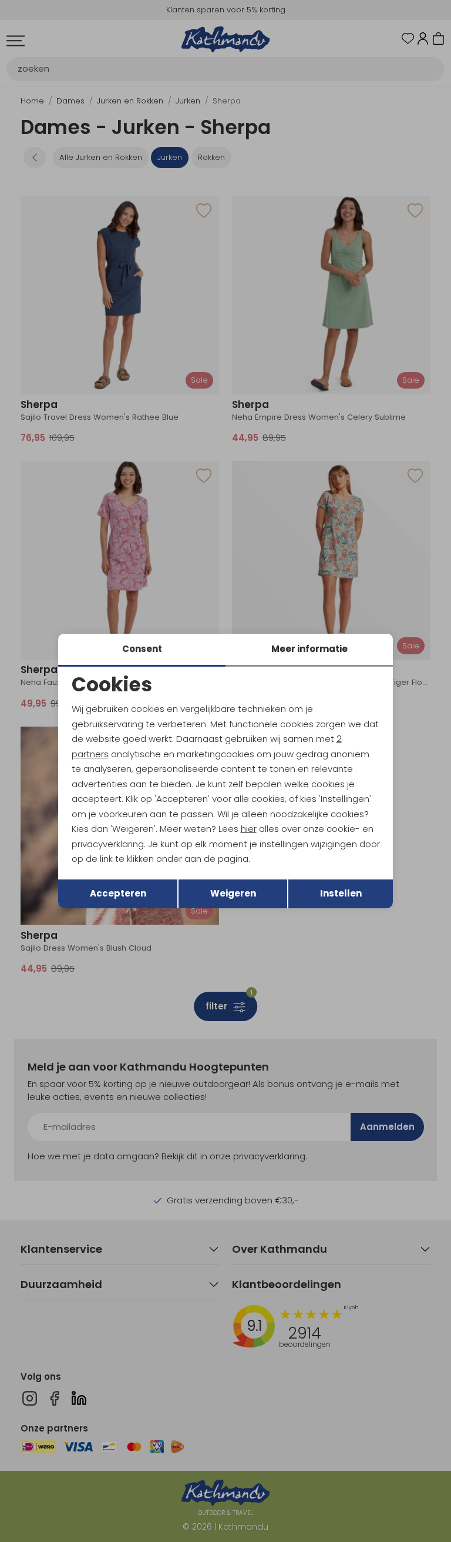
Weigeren (233, 893)
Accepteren (118, 893)
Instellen (341, 893)
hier (249, 828)
